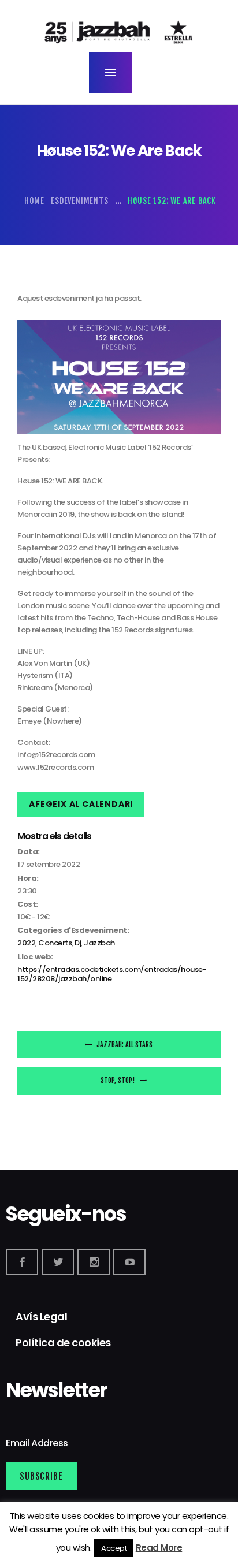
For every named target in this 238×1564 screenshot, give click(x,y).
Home (34, 201)
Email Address (38, 1443)
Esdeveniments (79, 201)
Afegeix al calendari (81, 804)
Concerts (55, 942)
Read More (159, 1547)
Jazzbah (99, 942)
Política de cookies (63, 1342)
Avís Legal (41, 1316)
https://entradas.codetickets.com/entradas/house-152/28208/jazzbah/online (111, 974)
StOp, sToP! (118, 1080)
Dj (78, 942)
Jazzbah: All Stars (124, 1044)
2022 (26, 942)
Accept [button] (114, 1548)
